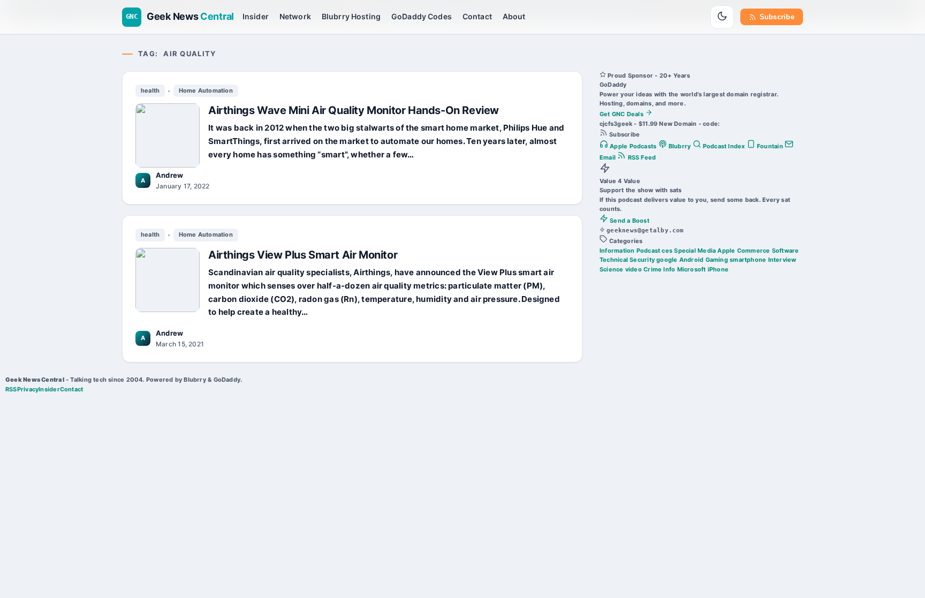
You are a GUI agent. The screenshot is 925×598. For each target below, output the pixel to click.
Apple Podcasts (633, 146)
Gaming (717, 259)
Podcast (648, 250)
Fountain (770, 146)
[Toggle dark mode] (722, 17)
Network (295, 16)
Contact (477, 16)
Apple (726, 250)
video (633, 269)
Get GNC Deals (622, 114)
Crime (652, 269)
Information (617, 250)
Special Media (695, 250)
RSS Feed (641, 157)
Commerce (753, 250)
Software (785, 250)
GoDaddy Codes (421, 16)
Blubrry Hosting (351, 16)
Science (612, 269)
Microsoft (691, 269)
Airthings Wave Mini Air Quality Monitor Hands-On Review (353, 110)
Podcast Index (724, 146)
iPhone (718, 269)
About (514, 16)
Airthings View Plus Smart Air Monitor (302, 254)
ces (667, 250)
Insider (255, 16)
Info (669, 269)
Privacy (28, 389)
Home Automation (206, 90)
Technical (614, 259)
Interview (782, 259)
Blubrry (680, 146)
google (666, 259)
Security (642, 259)
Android (691, 259)
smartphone (748, 259)
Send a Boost (628, 220)
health (150, 90)
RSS (11, 389)
